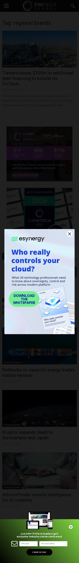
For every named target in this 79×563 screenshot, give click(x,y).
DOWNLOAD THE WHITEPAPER (24, 299)
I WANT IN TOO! (39, 552)
